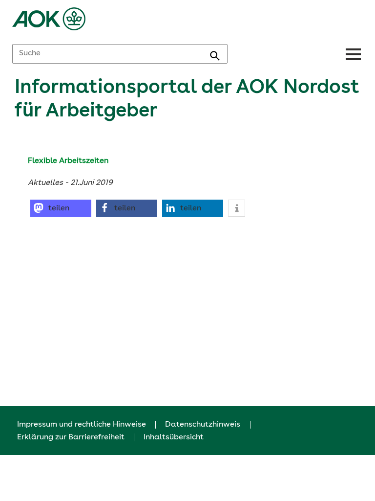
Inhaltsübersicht (174, 437)
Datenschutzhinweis (202, 425)
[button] (60, 208)
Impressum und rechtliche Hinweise (81, 425)
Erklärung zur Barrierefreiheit (71, 437)
